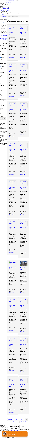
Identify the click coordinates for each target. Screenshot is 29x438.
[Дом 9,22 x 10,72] (12, 66)
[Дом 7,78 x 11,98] (12, 105)
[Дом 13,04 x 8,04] (24, 223)
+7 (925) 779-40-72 (4, 9)
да (1, 59)
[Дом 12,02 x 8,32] (12, 223)
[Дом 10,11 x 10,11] (24, 340)
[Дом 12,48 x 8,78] (24, 145)
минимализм (3, 112)
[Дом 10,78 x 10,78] (24, 105)
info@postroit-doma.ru (3, 36)
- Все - (2, 57)
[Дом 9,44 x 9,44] (12, 28)
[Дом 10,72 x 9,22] (24, 66)
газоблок (3, 103)
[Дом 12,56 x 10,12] (12, 183)
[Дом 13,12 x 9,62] (24, 28)
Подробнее (3, 14)
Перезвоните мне (4, 10)
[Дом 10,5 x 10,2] (24, 301)
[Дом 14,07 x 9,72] (12, 145)
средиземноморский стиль (3, 115)
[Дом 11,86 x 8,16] (12, 301)
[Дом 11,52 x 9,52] (24, 380)
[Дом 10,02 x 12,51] (24, 183)
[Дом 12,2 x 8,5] (12, 263)
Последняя (23, 421)
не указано (4, 82)
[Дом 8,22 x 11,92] (12, 340)
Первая (10, 419)
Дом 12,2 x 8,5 (12, 267)
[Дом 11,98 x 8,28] (24, 263)
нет (2, 61)
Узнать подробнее (3, 40)
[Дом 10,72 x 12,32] (12, 380)
